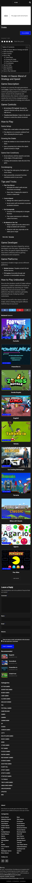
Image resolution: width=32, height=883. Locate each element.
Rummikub (12, 661)
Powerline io (16, 366)
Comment (4, 595)
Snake (6, 89)
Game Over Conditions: (12, 61)
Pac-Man (16, 572)
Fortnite (16, 341)
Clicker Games (5, 699)
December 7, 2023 (5, 38)
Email (3, 624)
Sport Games (5, 770)
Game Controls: (7, 53)
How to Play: (6, 55)
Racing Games (5, 754)
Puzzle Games (5, 751)
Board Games (5, 692)
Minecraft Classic (16, 521)
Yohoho (16, 444)
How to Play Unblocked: (9, 71)
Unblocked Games (6, 785)
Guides (3, 726)
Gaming (3, 717)
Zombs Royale (16, 392)
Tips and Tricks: (7, 65)
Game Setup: (9, 57)
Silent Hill (4, 767)
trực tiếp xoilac (8, 881)
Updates (4, 791)
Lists (3, 733)
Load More (16, 578)
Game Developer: (8, 67)
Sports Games (5, 773)
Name (3, 616)
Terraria (16, 495)
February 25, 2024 (13, 669)
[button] (26, 47)
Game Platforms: (8, 69)
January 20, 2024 (13, 675)
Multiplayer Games (7, 736)
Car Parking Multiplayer (16, 469)
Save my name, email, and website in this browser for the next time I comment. (16, 640)
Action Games (6, 337)
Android (6, 270)
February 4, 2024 (13, 663)
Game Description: (8, 51)
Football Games (6, 708)
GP (2, 723)
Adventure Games (6, 689)
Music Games (5, 739)
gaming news (5, 720)
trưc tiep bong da (23, 881)
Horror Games (5, 729)
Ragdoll (16, 418)
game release (5, 711)
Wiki (2, 794)
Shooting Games (6, 764)
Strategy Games (6, 776)
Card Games (5, 695)
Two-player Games (7, 782)
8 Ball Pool (12, 673)
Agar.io (16, 546)
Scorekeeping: (10, 63)
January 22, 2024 (13, 657)
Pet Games (4, 748)
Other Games (5, 745)
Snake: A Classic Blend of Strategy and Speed (15, 49)
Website (3, 631)
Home (16, 2)
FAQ (2, 705)
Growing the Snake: (11, 59)
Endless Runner (6, 702)
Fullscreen (25, 33)
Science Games (5, 760)
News (2, 742)
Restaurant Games (7, 757)
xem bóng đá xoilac (15, 881)
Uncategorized (6, 788)
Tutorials (4, 779)
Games (3, 714)
